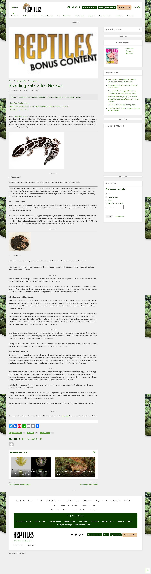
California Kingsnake (124, 521)
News (84, 505)
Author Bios (93, 510)
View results (120, 216)
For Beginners (73, 505)
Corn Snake (83, 521)
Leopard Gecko (108, 521)
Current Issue (129, 49)
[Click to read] (31, 467)
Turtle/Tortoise (113, 197)
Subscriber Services (89, 7)
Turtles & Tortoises (47, 16)
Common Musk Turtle (83, 525)
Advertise (130, 16)
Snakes (25, 16)
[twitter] (73, 7)
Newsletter (119, 16)
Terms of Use (31, 545)
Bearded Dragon (55, 521)
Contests (92, 505)
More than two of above (115, 203)
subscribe (65, 416)
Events (54, 505)
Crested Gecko (69, 521)
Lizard (110, 200)
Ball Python (95, 521)
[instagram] (76, 7)
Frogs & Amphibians (64, 16)
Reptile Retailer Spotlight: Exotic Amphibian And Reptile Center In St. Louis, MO (39, 106)
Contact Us (129, 51)
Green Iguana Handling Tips (19, 485)
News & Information (105, 16)
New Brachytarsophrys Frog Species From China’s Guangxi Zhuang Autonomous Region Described (123, 99)
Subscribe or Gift (124, 7)
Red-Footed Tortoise (23, 521)
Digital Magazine (110, 7)
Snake (110, 194)
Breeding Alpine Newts (89, 485)
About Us (65, 510)
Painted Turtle (40, 521)
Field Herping (79, 16)
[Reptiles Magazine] (31, 12)
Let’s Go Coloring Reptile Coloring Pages (122, 105)
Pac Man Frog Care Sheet (19, 110)
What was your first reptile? (116, 189)
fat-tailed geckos (21, 116)
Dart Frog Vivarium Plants (19, 103)
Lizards (34, 16)
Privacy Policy (18, 545)
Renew (100, 7)
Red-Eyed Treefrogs (64, 525)
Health (62, 505)
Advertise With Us (78, 510)
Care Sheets (14, 16)
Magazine (91, 16)
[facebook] (79, 7)
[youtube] (68, 7)
